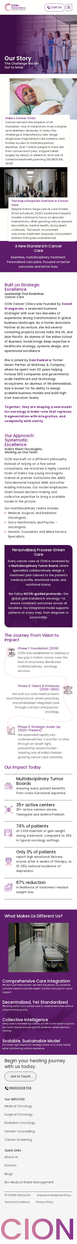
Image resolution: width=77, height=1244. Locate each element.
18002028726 (20, 1088)
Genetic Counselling (19, 1131)
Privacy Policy (44, 1202)
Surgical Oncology (18, 1115)
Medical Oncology (18, 1106)
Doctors (10, 1165)
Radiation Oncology (19, 1123)
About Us (11, 1157)
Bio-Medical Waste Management (29, 1182)
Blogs (8, 1174)
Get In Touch (20, 1076)
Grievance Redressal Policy (54, 1195)
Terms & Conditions (17, 1202)
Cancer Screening (18, 1140)
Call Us (56, 7)
